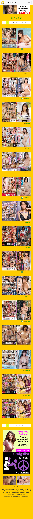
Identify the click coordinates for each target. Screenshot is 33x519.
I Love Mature (10, 2)
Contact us (16, 487)
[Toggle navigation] (29, 2)
